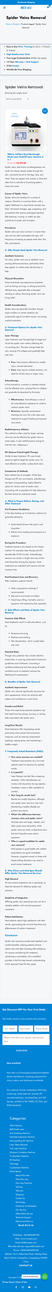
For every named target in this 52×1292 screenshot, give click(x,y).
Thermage (14, 1163)
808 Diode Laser (17, 1129)
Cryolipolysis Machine (19, 1156)
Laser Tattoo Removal (19, 1144)
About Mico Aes (23, 1175)
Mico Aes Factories (24, 1183)
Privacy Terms (8, 1282)
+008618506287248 (29, 1250)
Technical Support (23, 1217)
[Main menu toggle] (4, 7)
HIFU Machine (16, 1125)
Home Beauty (15, 1171)
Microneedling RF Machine (21, 1140)
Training (19, 1186)
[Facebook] (16, 1287)
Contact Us (20, 1198)
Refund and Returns (24, 1221)
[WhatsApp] (35, 1287)
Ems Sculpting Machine (20, 1133)
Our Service (21, 1209)
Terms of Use (21, 1282)
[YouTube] (29, 1287)
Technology (20, 1202)
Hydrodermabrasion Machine (22, 1136)
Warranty (19, 1190)
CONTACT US (26, 1265)
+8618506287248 (31, 1234)
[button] (48, 2)
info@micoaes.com (29, 1242)
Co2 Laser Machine (18, 1148)
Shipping (19, 1194)
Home (8, 24)
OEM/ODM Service (24, 1213)
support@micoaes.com (34, 1246)
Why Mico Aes (22, 1179)
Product (16, 24)
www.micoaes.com (29, 1238)
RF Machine (15, 1159)
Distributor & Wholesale (26, 1206)
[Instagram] (22, 1287)
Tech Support (32, 61)
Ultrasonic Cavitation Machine (22, 1152)
